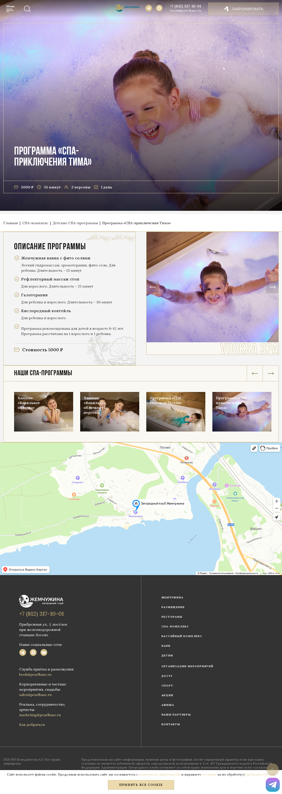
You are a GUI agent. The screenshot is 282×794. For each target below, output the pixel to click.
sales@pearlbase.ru (35, 694)
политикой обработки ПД (159, 774)
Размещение (173, 607)
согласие (209, 774)
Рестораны (171, 616)
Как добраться (32, 724)
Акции (167, 695)
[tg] (22, 653)
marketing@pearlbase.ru (40, 715)
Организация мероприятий (187, 666)
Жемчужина (172, 597)
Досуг (167, 675)
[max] (33, 653)
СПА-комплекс (175, 626)
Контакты (170, 724)
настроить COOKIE (260, 774)
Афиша (167, 705)
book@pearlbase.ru (186, 11)
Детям (167, 655)
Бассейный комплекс (181, 636)
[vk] (43, 653)
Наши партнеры (176, 714)
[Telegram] (148, 9)
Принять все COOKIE (141, 785)
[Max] (159, 9)
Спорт (167, 685)
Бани (166, 645)
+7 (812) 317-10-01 (185, 6)
